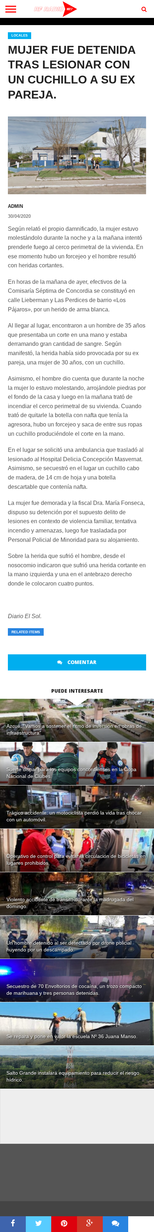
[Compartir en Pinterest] (64, 1224)
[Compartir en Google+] (90, 1224)
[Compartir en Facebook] (13, 1224)
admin (15, 206)
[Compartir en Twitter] (39, 1224)
